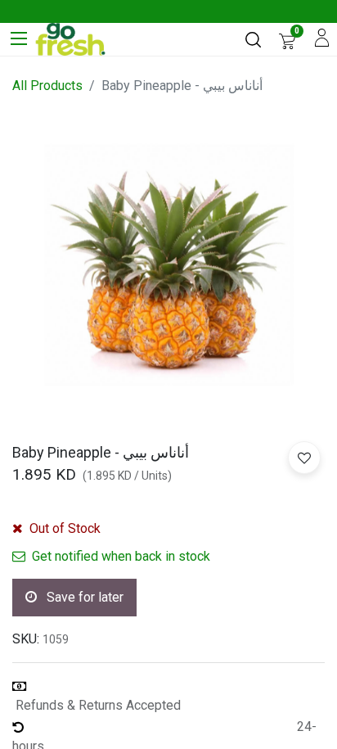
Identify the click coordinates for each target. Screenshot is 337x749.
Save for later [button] (83, 597)
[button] (304, 457)
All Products (47, 85)
